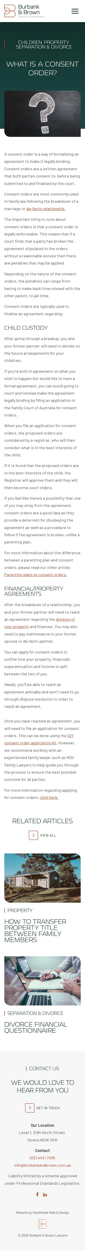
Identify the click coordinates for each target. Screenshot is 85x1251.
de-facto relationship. (46, 208)
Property (56, 42)
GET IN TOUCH (48, 1108)
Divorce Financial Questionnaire (35, 1027)
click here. (49, 797)
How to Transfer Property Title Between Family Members (35, 931)
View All (48, 835)
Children (30, 42)
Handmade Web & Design (51, 1212)
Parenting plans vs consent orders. (35, 574)
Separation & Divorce (44, 47)
